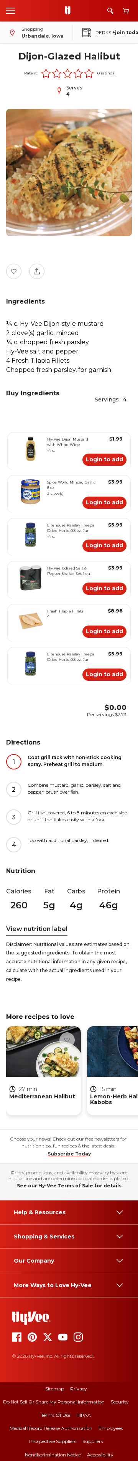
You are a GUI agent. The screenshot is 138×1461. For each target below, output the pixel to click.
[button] (46, 73)
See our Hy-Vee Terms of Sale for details (69, 1186)
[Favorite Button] (14, 271)
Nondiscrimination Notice (53, 1455)
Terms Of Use (55, 1415)
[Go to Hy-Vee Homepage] (69, 10)
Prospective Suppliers (52, 1441)
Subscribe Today (69, 1154)
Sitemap (54, 1389)
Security (120, 1402)
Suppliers (92, 1441)
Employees (111, 1428)
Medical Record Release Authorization (51, 1428)
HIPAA (83, 1415)
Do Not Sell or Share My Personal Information (54, 1402)
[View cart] (126, 11)
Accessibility (100, 1455)
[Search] (110, 11)
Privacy (78, 1389)
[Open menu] (10, 10)
